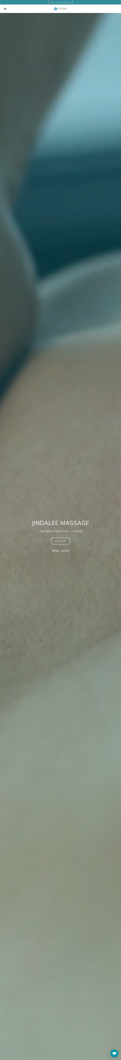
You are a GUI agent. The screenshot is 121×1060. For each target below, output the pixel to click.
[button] (6, 8)
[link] (60, 8)
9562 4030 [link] (60, 551)
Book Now (60, 541)
